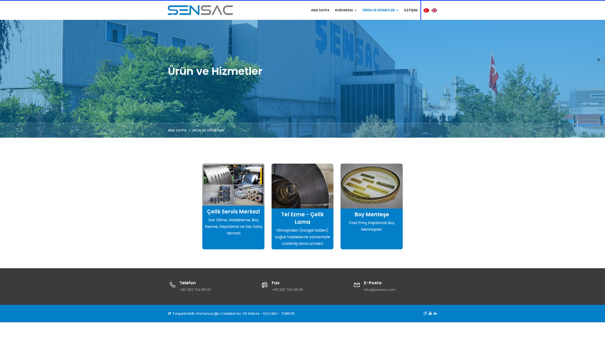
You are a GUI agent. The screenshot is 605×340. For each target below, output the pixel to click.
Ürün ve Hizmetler (379, 10)
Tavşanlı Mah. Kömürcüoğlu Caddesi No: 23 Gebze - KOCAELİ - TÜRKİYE (233, 313)
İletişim (411, 10)
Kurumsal (344, 10)
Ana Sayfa (320, 10)
